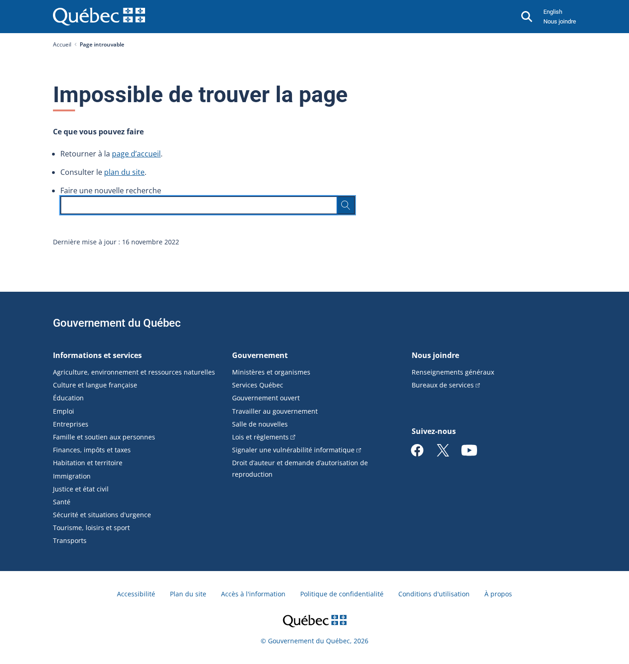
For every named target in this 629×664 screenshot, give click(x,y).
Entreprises (70, 424)
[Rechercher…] (346, 205)
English (552, 11)
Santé (61, 501)
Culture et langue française (95, 385)
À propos (498, 593)
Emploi (63, 411)
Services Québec (257, 385)
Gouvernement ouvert (266, 397)
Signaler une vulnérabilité (293, 449)
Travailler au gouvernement (275, 411)
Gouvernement (260, 355)
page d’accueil (136, 154)
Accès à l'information (253, 593)
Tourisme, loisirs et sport (91, 527)
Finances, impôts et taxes (92, 449)
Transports (70, 540)
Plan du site (188, 593)
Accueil (62, 44)
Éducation (68, 397)
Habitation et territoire (87, 462)
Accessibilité (136, 593)
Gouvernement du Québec (117, 323)
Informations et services (97, 355)
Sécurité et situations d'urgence (102, 514)
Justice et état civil (81, 489)
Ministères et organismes (271, 372)
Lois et (260, 437)
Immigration (72, 476)
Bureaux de (443, 385)
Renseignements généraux (453, 372)
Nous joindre (559, 21)
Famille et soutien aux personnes (104, 437)
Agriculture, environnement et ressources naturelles (134, 372)
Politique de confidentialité (342, 593)
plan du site (124, 172)
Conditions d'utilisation (434, 593)
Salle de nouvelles (260, 424)
